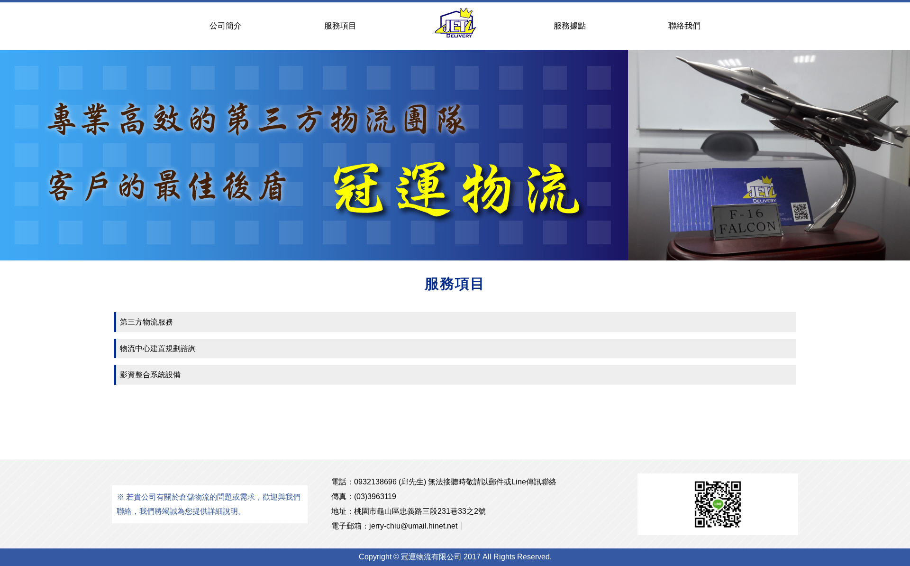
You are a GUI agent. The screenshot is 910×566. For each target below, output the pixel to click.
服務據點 (570, 25)
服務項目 (340, 25)
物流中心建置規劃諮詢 (158, 348)
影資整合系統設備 (150, 375)
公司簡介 (225, 25)
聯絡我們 (684, 25)
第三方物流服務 (146, 322)
